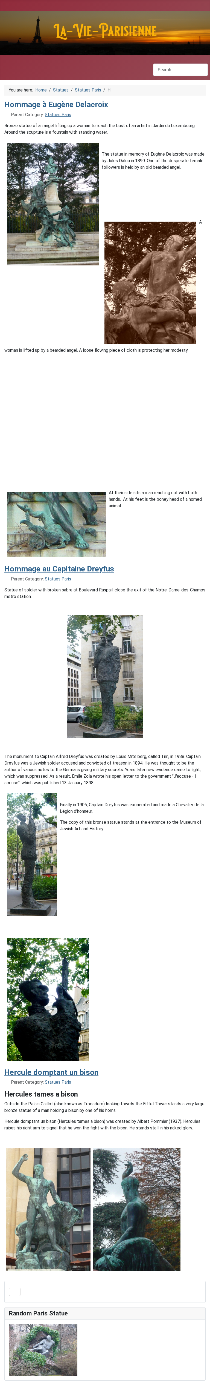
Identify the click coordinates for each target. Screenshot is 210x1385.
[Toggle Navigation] (15, 1292)
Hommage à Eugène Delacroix (56, 104)
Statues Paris (58, 114)
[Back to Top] (200, 1375)
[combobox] (180, 70)
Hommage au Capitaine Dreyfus (59, 568)
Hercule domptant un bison (51, 1072)
